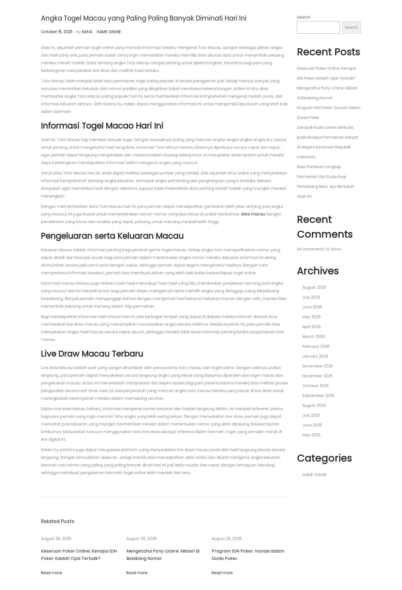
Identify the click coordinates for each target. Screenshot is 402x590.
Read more (51, 573)
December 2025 (317, 366)
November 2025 (317, 376)
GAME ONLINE (109, 31)
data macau (253, 214)
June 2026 (312, 307)
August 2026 (314, 287)
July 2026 (311, 297)
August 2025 (314, 405)
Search (303, 17)
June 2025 (312, 425)
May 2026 (311, 317)
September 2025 (318, 395)
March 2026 (313, 336)
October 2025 (315, 386)
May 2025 (311, 435)
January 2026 (315, 356)
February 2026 (316, 346)
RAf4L (87, 31)
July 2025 (311, 415)
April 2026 (311, 326)
